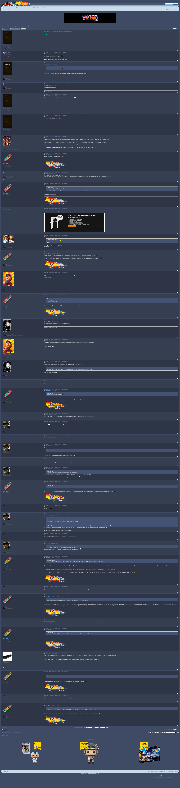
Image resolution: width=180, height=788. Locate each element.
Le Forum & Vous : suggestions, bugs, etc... (41, 7)
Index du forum (6, 7)
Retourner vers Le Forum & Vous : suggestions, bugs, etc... (12, 732)
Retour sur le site (6, 9)
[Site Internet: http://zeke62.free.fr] (3, 179)
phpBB (87, 773)
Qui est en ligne (4, 735)
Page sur (170, 28)
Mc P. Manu (48, 321)
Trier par (93, 727)
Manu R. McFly (48, 154)
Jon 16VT (4, 44)
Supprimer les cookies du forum (160, 771)
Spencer (4, 286)
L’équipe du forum (151, 771)
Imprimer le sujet (175, 7)
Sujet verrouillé (3, 28)
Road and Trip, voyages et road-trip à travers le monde (162, 777)
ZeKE (47, 173)
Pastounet (48, 653)
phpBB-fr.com (92, 774)
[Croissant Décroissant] (104, 727)
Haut (177, 50)
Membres (171, 9)
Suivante (176, 727)
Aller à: (148, 732)
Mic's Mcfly (4, 428)
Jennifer (47, 236)
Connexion (176, 9)
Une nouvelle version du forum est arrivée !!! (15, 27)
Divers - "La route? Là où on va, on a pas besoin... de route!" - (21, 7)
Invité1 (4, 208)
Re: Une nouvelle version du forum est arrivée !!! (58, 31)
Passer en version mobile (90, 739)
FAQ (167, 9)
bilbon (47, 53)
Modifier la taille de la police (177, 7)
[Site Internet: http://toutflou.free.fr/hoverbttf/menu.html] (3, 667)
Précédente (4, 727)
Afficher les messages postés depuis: (79, 727)
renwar (47, 137)
